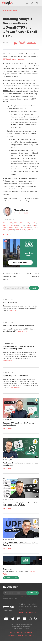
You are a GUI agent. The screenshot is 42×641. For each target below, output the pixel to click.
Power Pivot (31, 42)
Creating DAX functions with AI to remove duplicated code (20, 424)
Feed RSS (8, 234)
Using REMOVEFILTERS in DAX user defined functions (20, 544)
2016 (27, 225)
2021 (33, 223)
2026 (4, 223)
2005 (23, 230)
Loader (15, 628)
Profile (18, 213)
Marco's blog (11, 10)
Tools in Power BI (10, 302)
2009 (34, 227)
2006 (17, 230)
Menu (27, 3)
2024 (15, 223)
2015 (33, 225)
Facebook (25, 619)
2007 (11, 230)
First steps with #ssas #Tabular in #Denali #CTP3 (11, 276)
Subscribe (32, 593)
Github (30, 619)
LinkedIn (19, 619)
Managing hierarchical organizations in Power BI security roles (18, 347)
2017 (21, 225)
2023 (21, 223)
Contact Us (29, 635)
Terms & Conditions (13, 635)
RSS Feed (36, 619)
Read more (12, 310)
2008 (4, 230)
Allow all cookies (11, 577)
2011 (22, 227)
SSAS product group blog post (13, 59)
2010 (28, 227)
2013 (10, 227)
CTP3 (22, 42)
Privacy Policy (25, 597)
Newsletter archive (26, 612)
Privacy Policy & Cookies (20, 633)
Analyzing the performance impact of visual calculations (21, 464)
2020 (4, 225)
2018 (15, 225)
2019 (10, 225)
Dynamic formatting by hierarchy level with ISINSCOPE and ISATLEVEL (21, 504)
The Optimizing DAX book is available (18, 325)
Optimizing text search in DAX (15, 375)
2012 (16, 227)
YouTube (6, 619)
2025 (10, 223)
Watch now (7, 428)
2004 (29, 230)
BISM (15, 42)
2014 (4, 227)
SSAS (15, 45)
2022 (27, 223)
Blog (26, 213)
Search (33, 288)
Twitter (13, 619)
